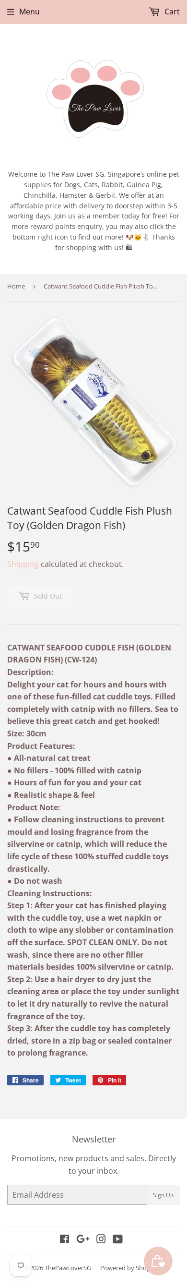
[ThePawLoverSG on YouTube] (118, 1240)
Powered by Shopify (128, 1267)
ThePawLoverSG (68, 1267)
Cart (171, 11)
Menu (29, 11)
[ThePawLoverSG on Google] (83, 1240)
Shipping (23, 564)
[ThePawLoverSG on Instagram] (101, 1240)
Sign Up (163, 1195)
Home (16, 286)
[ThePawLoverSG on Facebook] (64, 1240)
